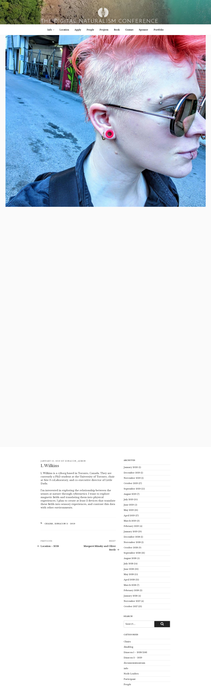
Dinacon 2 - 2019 (65, 524)
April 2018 (129, 579)
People (90, 29)
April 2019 (129, 515)
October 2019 (131, 483)
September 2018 (132, 553)
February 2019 (131, 526)
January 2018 (131, 596)
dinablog (128, 647)
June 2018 (129, 569)
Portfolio (159, 29)
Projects (104, 29)
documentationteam (134, 663)
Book (117, 29)
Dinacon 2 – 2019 (133, 657)
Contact (129, 29)
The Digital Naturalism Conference (100, 21)
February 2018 (131, 590)
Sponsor (143, 29)
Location (64, 29)
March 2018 (130, 585)
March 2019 (130, 521)
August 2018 (130, 558)
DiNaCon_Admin (75, 461)
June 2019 (129, 505)
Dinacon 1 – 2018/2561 (135, 652)
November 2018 (132, 542)
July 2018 (128, 563)
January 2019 (131, 531)
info (126, 668)
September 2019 (132, 488)
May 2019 (129, 510)
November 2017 (132, 601)
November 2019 (132, 478)
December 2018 (132, 537)
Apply (78, 29)
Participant (129, 679)
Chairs (49, 524)
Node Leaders (131, 673)
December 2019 (132, 472)
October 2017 (131, 606)
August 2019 (130, 494)
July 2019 (128, 499)
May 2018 (129, 574)
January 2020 (131, 467)
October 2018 (131, 547)
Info (49, 29)
